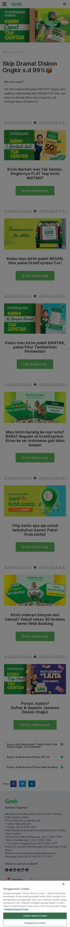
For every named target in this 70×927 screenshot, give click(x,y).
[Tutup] (63, 884)
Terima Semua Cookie (35, 915)
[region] (35, 904)
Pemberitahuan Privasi (16, 909)
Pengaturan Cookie (34, 923)
